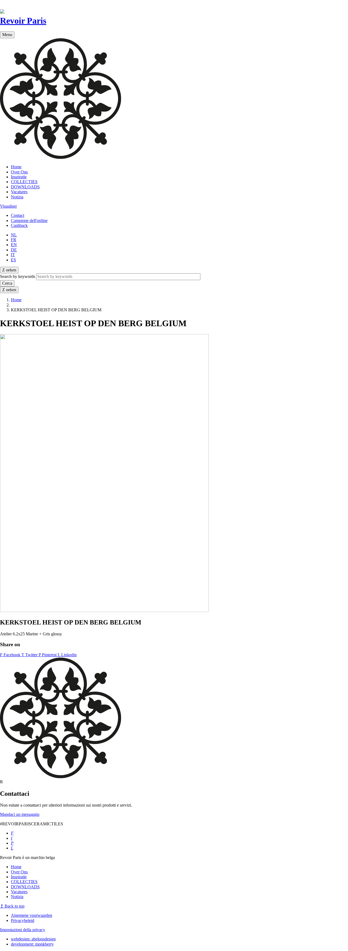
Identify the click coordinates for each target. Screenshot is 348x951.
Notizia (17, 197)
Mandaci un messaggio (19, 814)
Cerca (7, 283)
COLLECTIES (24, 181)
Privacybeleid (22, 920)
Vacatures (19, 191)
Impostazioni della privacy (22, 929)
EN (14, 244)
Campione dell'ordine (29, 220)
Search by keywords (17, 276)
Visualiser (8, 206)
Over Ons (19, 172)
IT (13, 254)
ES (13, 260)
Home (16, 166)
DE (14, 250)
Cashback (19, 225)
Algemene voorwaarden (31, 915)
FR (13, 239)
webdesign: (33, 939)
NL (14, 235)
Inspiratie (19, 177)
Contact (17, 215)
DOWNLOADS (25, 187)
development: (32, 944)
